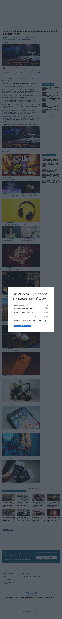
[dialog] (31, 309)
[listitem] (31, 305)
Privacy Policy (37, 329)
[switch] (46, 308)
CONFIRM (22, 325)
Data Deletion (24, 329)
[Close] (52, 289)
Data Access (31, 329)
